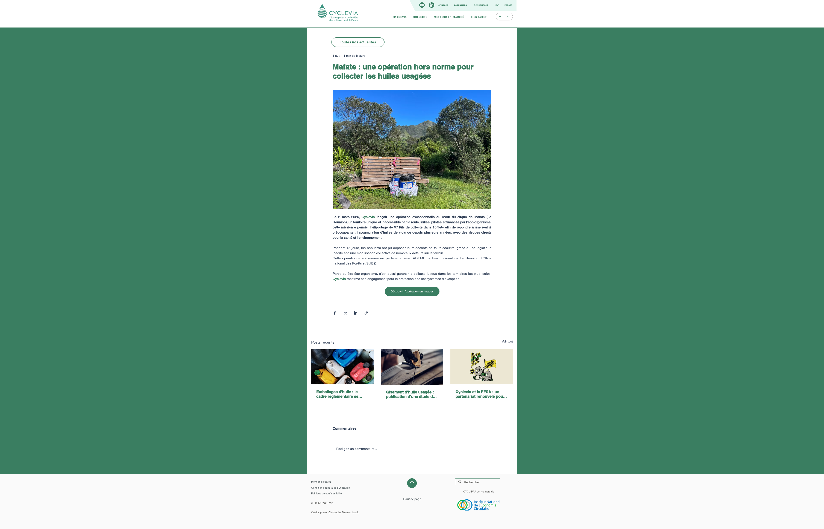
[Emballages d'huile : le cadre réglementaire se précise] (342, 366)
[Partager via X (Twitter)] (345, 313)
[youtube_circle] (422, 5)
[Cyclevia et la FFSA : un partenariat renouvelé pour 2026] (481, 366)
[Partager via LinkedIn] (356, 313)
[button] (400, 17)
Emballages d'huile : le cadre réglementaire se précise (337, 394)
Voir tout (507, 341)
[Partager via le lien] (366, 313)
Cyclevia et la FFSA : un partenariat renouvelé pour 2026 (480, 394)
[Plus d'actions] (488, 55)
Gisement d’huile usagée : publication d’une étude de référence (410, 394)
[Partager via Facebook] (335, 313)
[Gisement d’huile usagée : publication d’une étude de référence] (412, 367)
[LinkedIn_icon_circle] (431, 5)
